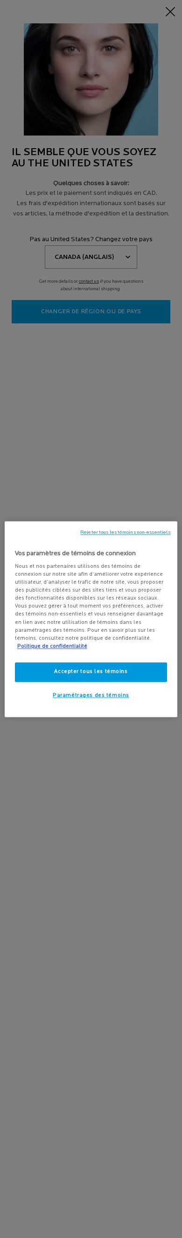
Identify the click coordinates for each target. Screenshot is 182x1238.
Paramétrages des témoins (91, 695)
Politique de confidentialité (52, 646)
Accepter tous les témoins (90, 671)
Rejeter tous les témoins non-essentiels (125, 532)
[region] (91, 619)
